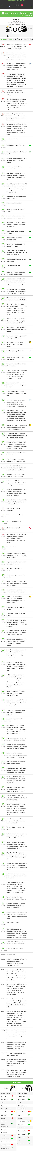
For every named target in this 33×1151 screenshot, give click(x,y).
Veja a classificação (26, 15)
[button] (31, 6)
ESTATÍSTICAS (17, 39)
